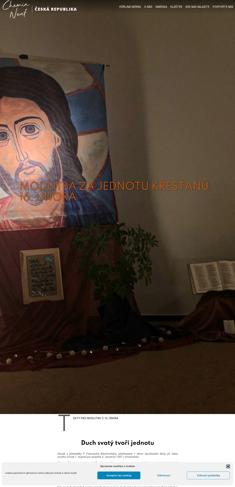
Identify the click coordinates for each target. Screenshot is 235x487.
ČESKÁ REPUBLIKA (56, 9)
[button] (228, 466)
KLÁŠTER (176, 6)
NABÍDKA (161, 6)
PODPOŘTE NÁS (223, 6)
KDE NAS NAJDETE (197, 6)
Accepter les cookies (118, 475)
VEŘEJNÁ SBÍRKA (130, 6)
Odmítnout (163, 475)
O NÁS (148, 6)
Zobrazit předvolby (208, 475)
